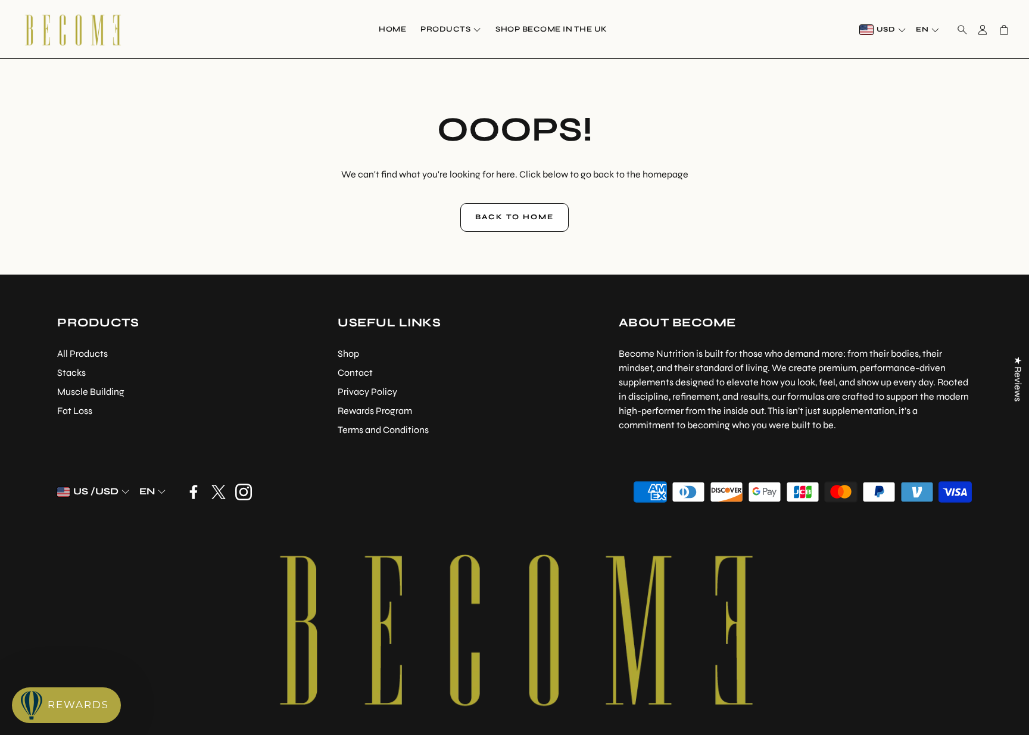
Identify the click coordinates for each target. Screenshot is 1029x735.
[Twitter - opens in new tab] (218, 492)
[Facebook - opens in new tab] (193, 492)
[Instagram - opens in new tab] (243, 492)
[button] (958, 29)
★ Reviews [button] (1018, 378)
